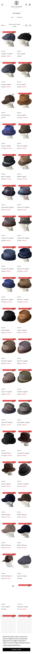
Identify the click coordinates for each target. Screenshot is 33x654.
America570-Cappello (7, 238)
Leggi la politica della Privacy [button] (12, 645)
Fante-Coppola (21, 54)
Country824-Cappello (23, 453)
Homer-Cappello (5, 484)
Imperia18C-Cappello (7, 300)
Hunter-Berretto (5, 115)
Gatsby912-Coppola (6, 54)
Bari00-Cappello (21, 177)
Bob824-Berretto (22, 515)
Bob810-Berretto (6, 545)
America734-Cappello (23, 207)
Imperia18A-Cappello (23, 269)
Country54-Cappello (23, 484)
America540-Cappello (23, 238)
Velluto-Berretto (5, 515)
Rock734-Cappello (6, 392)
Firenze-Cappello (6, 146)
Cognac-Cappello (22, 330)
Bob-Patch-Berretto (6, 576)
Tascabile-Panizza (6, 453)
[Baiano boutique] (16, 4)
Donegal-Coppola (6, 84)
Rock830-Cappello (22, 392)
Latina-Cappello (21, 115)
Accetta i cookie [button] (16, 649)
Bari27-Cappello (5, 177)
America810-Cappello (7, 269)
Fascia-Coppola (5, 607)
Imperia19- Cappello (23, 300)
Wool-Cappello (5, 330)
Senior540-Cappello (6, 422)
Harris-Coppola (21, 84)
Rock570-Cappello (22, 361)
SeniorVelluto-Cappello (23, 422)
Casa (12, 17)
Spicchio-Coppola (22, 576)
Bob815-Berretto (22, 545)
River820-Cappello (6, 361)
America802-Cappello (7, 207)
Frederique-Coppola (22, 607)
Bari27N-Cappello (22, 146)
